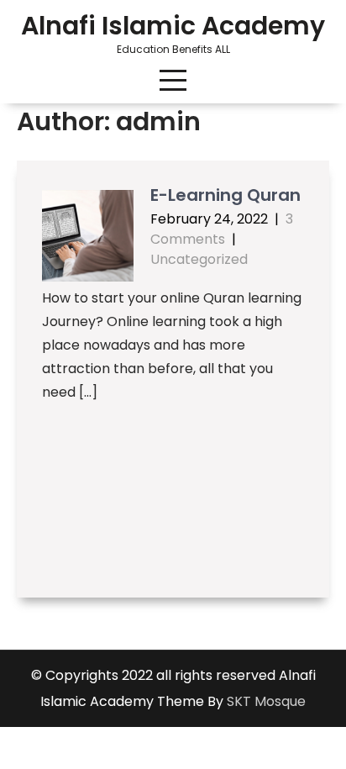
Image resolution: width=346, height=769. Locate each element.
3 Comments (221, 229)
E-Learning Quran (225, 195)
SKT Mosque (266, 701)
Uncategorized (199, 259)
